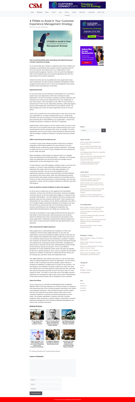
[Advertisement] (92, 95)
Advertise (83, 288)
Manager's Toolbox (86, 270)
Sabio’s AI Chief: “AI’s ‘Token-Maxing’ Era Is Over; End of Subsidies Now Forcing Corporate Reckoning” (92, 158)
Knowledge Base (85, 272)
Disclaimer (83, 290)
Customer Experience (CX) (38, 351)
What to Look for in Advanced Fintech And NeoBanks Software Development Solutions (93, 221)
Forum (74, 12)
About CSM (101, 12)
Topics (54, 12)
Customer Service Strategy (53, 351)
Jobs (60, 12)
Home (32, 12)
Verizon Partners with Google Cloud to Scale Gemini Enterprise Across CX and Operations (91, 184)
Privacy (82, 283)
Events (67, 12)
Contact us (83, 285)
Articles (39, 12)
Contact (67, 15)
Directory (82, 12)
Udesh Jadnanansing (36, 284)
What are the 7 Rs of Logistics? (89, 250)
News (46, 12)
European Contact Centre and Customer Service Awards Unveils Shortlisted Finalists (92, 190)
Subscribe (91, 12)
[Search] (103, 130)
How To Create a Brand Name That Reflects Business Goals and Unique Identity (90, 148)
